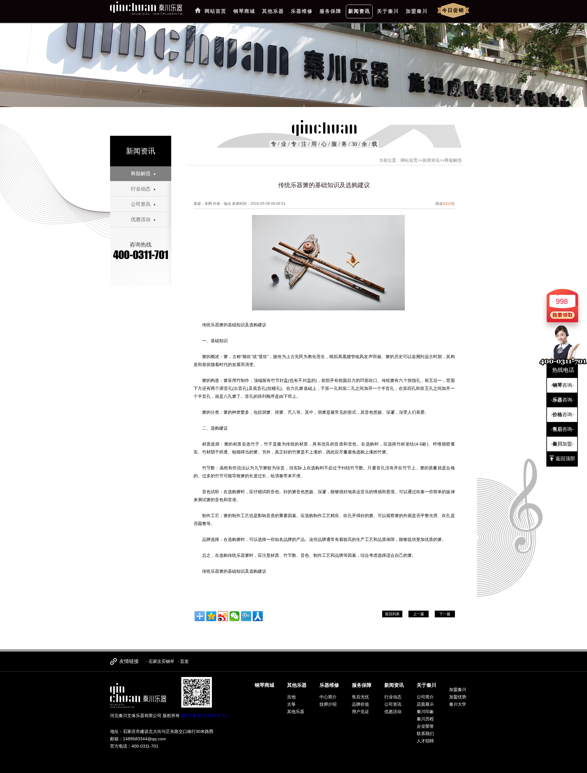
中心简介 (328, 696)
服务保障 (330, 11)
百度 (184, 661)
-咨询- (562, 385)
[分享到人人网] (258, 616)
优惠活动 (140, 219)
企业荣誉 (425, 726)
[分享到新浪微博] (223, 616)
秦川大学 (457, 704)
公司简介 (425, 696)
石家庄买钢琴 (161, 661)
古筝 (291, 704)
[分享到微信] (234, 616)
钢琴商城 (244, 11)
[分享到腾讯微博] (246, 616)
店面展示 (425, 704)
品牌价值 (360, 704)
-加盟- (562, 443)
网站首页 (216, 11)
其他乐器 (273, 11)
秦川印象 (425, 711)
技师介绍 (328, 704)
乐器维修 (302, 11)
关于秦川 (388, 11)
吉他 (291, 696)
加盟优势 (457, 696)
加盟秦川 (417, 11)
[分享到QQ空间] (211, 616)
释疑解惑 (140, 173)
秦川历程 (425, 718)
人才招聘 (425, 740)
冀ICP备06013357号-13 (204, 715)
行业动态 (140, 188)
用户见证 (360, 711)
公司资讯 (140, 204)
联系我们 (425, 733)
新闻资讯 (359, 11)
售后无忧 (360, 696)
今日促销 (453, 10)
